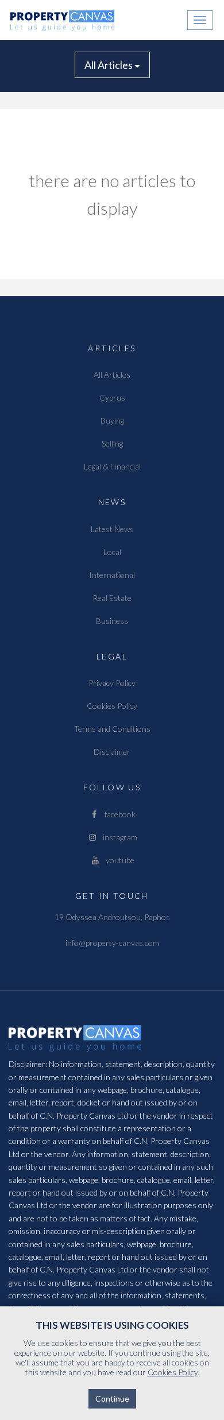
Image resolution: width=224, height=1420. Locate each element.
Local (112, 552)
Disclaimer (112, 751)
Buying (112, 420)
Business (112, 621)
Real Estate (112, 598)
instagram (117, 837)
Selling (112, 443)
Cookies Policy (112, 706)
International (112, 575)
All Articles (109, 65)
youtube (117, 860)
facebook (117, 814)
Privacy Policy (112, 683)
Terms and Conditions (112, 729)
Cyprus (112, 397)
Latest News (112, 529)
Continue (112, 1398)
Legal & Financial (112, 466)
